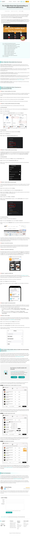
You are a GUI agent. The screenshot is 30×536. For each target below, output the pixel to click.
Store (28, 1)
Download (23, 1)
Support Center (19, 526)
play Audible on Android (24, 275)
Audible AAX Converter (13, 525)
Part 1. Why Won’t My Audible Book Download (9, 43)
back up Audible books (12, 319)
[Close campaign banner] (29, 534)
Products (10, 1)
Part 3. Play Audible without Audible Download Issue (10, 55)
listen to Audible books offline (8, 467)
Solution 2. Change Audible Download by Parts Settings (12, 46)
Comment (3, 503)
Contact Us (25, 526)
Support (18, 1)
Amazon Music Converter (13, 527)
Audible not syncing (20, 79)
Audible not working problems (18, 478)
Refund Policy (25, 525)
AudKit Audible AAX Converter (20, 356)
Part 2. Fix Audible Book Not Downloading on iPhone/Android (11, 44)
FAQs (18, 528)
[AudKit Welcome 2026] (6, 1)
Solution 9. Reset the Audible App (9, 54)
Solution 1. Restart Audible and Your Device (10, 45)
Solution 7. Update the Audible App (9, 52)
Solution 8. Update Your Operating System (10, 53)
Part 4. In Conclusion (5, 56)
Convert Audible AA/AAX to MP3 (15, 371)
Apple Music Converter (13, 526)
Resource (14, 1)
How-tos (18, 527)
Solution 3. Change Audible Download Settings (10, 47)
